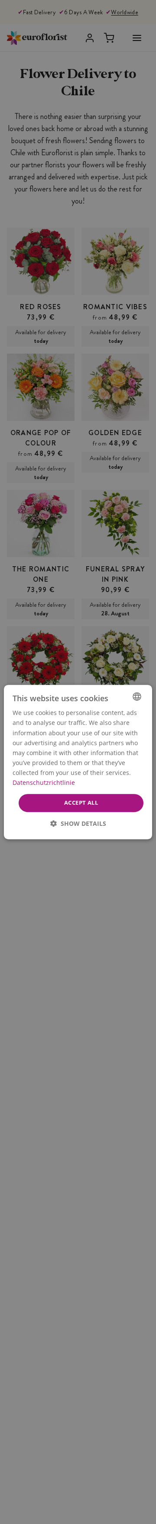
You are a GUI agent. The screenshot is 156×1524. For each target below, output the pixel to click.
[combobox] (137, 696)
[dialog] (78, 762)
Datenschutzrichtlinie (44, 782)
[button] (78, 823)
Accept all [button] (81, 802)
